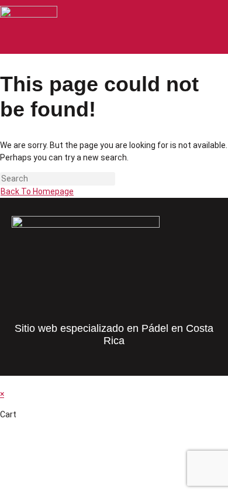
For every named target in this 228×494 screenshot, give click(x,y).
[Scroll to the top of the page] (3, 381)
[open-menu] (218, 27)
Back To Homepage (37, 191)
